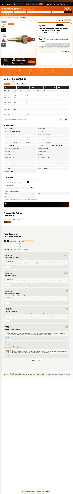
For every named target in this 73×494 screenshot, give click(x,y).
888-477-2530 (9, 14)
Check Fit (68, 12)
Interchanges (29, 20)
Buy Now (65, 44)
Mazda (13, 83)
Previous (60, 119)
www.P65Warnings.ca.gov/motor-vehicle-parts (62, 374)
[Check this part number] (28, 182)
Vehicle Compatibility (12, 20)
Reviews (35, 20)
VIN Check (68, 8)
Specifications (21, 20)
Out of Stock (67, 20)
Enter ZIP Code (66, 51)
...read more (33, 142)
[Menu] (2, 4)
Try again (47, 491)
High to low (20, 249)
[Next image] (34, 40)
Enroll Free (31, 62)
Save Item (67, 25)
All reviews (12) (7, 249)
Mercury (23, 83)
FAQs (40, 20)
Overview (4, 20)
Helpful (8, 266)
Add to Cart (52, 44)
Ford (18, 83)
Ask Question (60, 25)
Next (66, 119)
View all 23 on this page (22, 119)
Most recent (13, 249)
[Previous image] (9, 40)
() (46, 32)
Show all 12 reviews (36, 360)
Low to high (26, 249)
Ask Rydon (8, 222)
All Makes (7, 83)
